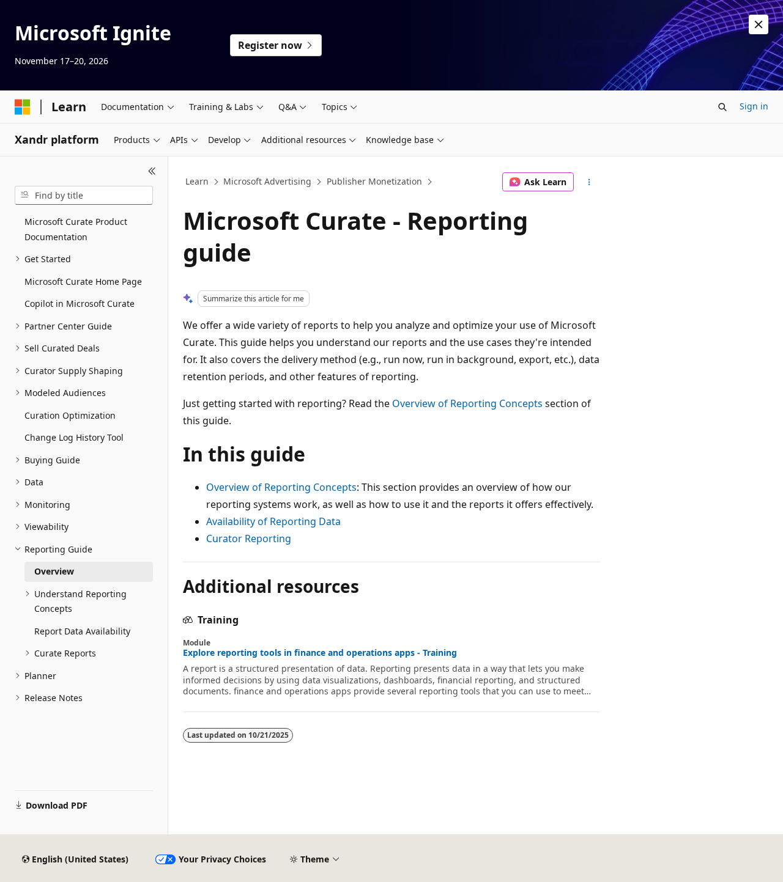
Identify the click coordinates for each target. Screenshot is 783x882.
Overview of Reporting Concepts (467, 403)
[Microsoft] (23, 107)
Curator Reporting (248, 538)
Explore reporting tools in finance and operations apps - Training (320, 652)
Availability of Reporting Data (273, 521)
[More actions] (589, 182)
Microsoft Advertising (267, 181)
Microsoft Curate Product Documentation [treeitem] (75, 229)
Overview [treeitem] (54, 571)
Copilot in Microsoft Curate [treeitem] (79, 303)
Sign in (754, 106)
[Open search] (722, 107)
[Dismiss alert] (758, 24)
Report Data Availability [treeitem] (82, 631)
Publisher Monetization (374, 181)
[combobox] (84, 195)
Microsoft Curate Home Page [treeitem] (83, 281)
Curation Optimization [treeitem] (70, 415)
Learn (197, 181)
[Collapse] (152, 171)
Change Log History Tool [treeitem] (74, 437)
